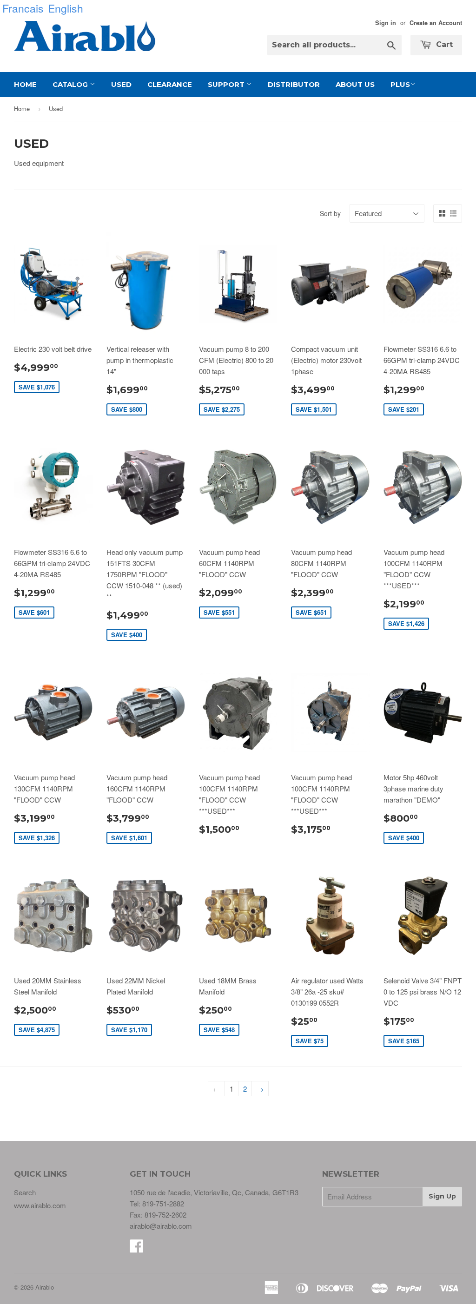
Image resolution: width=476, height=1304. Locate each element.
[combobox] (334, 45)
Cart (443, 44)
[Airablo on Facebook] (137, 1248)
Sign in (385, 23)
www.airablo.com (40, 1205)
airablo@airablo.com (161, 1226)
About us (355, 84)
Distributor (294, 84)
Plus (400, 84)
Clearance (169, 84)
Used (121, 84)
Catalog (71, 84)
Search (25, 1192)
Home (25, 84)
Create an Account (436, 23)
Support (227, 84)
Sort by (330, 213)
